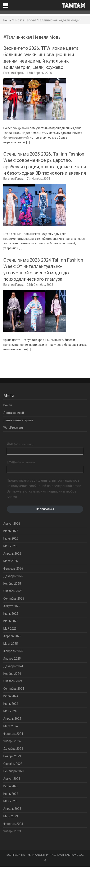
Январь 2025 (12, 658)
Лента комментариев (18, 420)
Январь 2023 (12, 831)
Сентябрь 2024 (13, 688)
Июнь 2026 (10, 538)
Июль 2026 (10, 531)
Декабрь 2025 (13, 576)
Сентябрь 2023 (13, 771)
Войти (7, 405)
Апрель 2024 (12, 718)
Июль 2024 (10, 696)
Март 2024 (10, 726)
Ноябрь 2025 (12, 583)
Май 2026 (10, 546)
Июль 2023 (10, 786)
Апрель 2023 (12, 808)
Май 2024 (10, 711)
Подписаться (45, 509)
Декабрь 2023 (13, 748)
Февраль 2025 (13, 651)
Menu (45, 5)
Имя (20, 444)
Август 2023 (11, 778)
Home (7, 20)
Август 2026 (11, 523)
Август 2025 (11, 606)
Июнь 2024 (10, 703)
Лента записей (13, 412)
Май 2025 (10, 628)
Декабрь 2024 (13, 666)
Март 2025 (10, 643)
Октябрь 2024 (12, 681)
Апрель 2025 (12, 636)
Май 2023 (10, 801)
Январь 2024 (12, 741)
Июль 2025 (10, 613)
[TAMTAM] (74, 5)
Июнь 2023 (10, 793)
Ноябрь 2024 (12, 673)
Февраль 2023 (13, 823)
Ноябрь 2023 (12, 756)
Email (21, 462)
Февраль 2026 (13, 568)
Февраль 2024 (13, 733)
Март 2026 (10, 561)
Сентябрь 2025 (13, 598)
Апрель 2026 (12, 553)
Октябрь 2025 (12, 591)
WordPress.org (13, 427)
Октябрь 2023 (12, 763)
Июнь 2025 (10, 621)
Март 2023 (10, 816)
